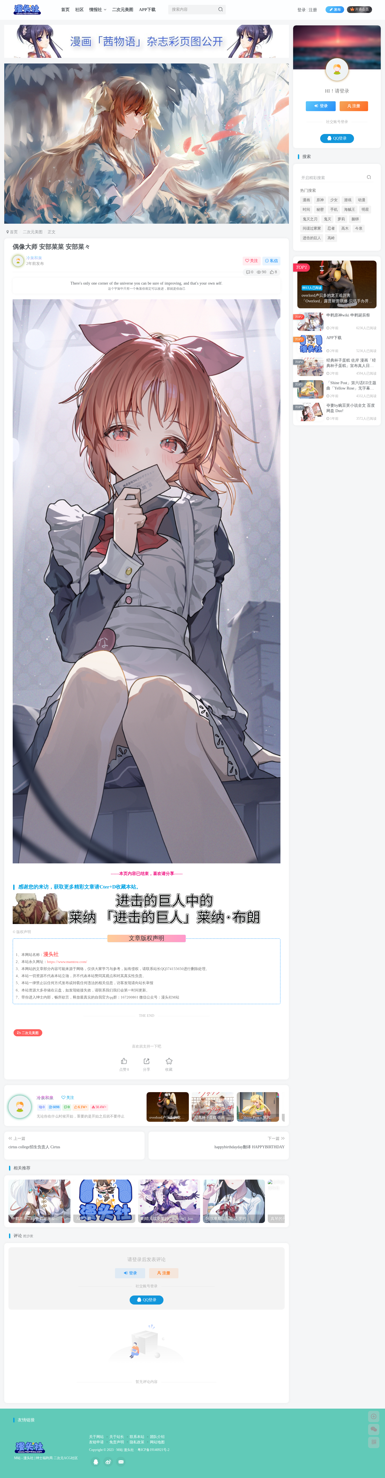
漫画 (306, 256)
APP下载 (147, 9)
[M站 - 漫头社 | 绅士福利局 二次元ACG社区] (30, 1447)
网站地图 (157, 1442)
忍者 (331, 284)
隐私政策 (137, 1442)
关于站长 (116, 1437)
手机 (334, 265)
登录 (301, 10)
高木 (345, 284)
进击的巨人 (312, 294)
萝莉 (341, 275)
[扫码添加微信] (373, 1429)
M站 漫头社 (125, 1450)
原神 (320, 256)
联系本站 (137, 1437)
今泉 (358, 284)
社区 (79, 9)
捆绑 (355, 275)
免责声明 (116, 1442)
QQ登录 (149, 1300)
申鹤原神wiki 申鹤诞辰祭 (348, 371)
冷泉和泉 (34, 258)
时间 (306, 265)
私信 (274, 261)
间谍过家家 (312, 284)
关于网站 (96, 1437)
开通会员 (362, 10)
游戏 (347, 256)
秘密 (320, 265)
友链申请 (96, 1442)
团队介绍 (157, 1437)
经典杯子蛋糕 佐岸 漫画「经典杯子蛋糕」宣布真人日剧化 (351, 421)
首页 (65, 9)
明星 (365, 265)
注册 (313, 10)
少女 (334, 256)
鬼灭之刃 (310, 275)
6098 (56, 1107)
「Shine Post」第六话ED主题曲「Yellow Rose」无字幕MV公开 (351, 444)
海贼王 (349, 265)
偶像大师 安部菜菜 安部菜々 (51, 246)
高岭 (331, 294)
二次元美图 (122, 9)
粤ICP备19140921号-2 (153, 1450)
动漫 (361, 256)
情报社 (95, 9)
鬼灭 (327, 275)
